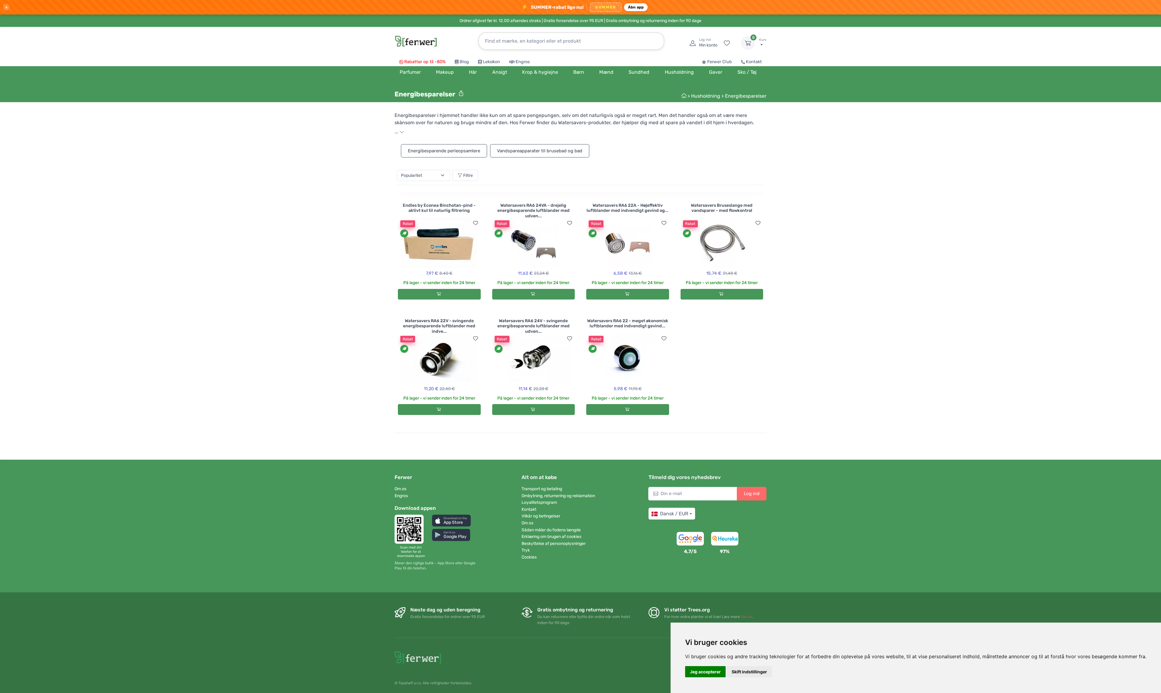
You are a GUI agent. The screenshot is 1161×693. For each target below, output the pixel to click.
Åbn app (636, 7)
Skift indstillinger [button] (749, 671)
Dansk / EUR (674, 514)
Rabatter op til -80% (425, 61)
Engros (522, 61)
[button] (451, 520)
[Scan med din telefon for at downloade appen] (411, 529)
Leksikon (491, 61)
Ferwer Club (719, 61)
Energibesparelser (745, 96)
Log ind (751, 493)
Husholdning (705, 96)
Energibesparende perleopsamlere (444, 151)
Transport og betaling (542, 488)
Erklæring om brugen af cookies (551, 536)
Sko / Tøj (746, 72)
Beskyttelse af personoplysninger (554, 543)
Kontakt (754, 61)
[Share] (461, 93)
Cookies (529, 557)
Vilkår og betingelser (541, 516)
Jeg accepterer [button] (705, 671)
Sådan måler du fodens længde (551, 530)
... (397, 131)
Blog (464, 61)
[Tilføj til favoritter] (475, 223)
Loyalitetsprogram (539, 502)
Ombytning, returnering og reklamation (558, 495)
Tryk (526, 550)
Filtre (468, 175)
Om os (400, 488)
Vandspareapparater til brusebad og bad (539, 151)
